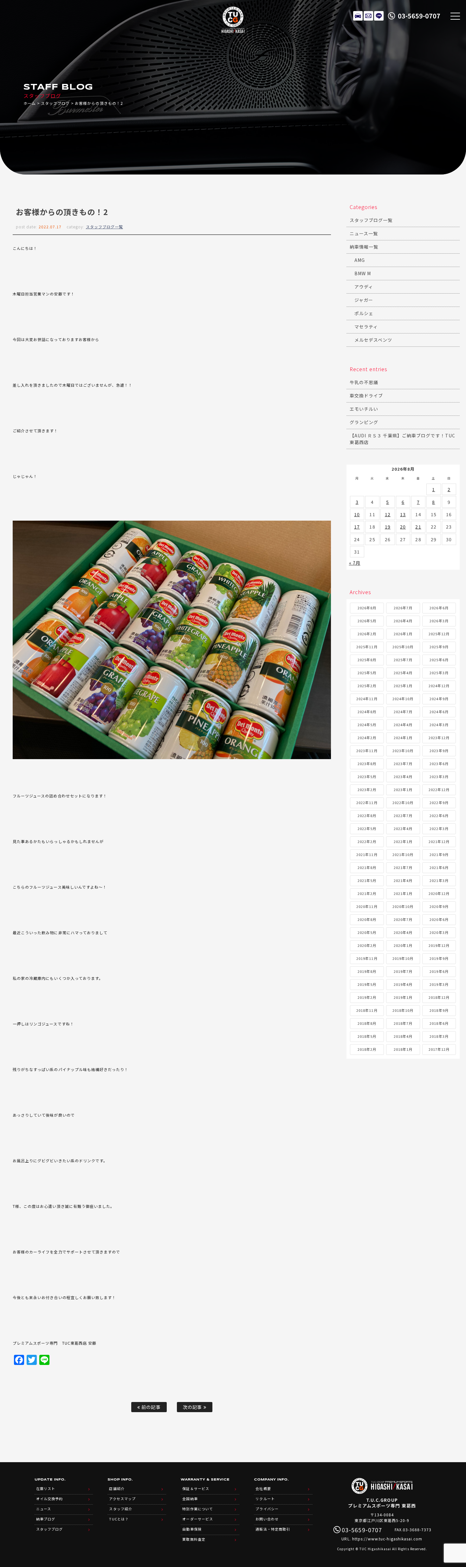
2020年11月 (366, 906)
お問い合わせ (267, 1518)
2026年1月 (403, 633)
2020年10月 (402, 906)
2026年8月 (367, 607)
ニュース (43, 1508)
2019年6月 (439, 971)
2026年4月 (403, 620)
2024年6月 (439, 711)
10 (357, 514)
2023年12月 (439, 737)
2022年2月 (367, 841)
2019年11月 (366, 958)
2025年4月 (403, 672)
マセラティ (366, 326)
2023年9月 (439, 750)
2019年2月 (367, 997)
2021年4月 (403, 880)
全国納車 (189, 1498)
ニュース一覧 (364, 233)
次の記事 (193, 1407)
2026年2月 (367, 633)
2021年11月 (366, 854)
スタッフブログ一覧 (104, 226)
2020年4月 (403, 932)
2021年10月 (402, 854)
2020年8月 (367, 919)
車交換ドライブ (366, 395)
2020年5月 (367, 932)
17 (357, 526)
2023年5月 (367, 776)
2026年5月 (367, 620)
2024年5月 (367, 724)
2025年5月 (367, 672)
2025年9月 (439, 646)
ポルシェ (363, 313)
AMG (359, 260)
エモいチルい (364, 409)
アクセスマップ (122, 1498)
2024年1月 (403, 737)
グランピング (364, 422)
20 (403, 526)
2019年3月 (439, 984)
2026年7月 (403, 607)
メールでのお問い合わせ (368, 16)
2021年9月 (439, 854)
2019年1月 (403, 997)
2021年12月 (439, 841)
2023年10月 (402, 750)
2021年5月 (367, 880)
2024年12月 (439, 685)
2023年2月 (367, 789)
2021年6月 (439, 867)
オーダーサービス (197, 1518)
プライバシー (267, 1508)
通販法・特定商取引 (273, 1529)
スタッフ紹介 (120, 1508)
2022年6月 (439, 815)
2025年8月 (367, 659)
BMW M (362, 273)
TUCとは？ (118, 1518)
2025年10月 (402, 646)
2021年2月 (367, 893)
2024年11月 (366, 698)
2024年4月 (403, 724)
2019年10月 (402, 958)
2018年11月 (366, 1010)
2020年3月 (439, 932)
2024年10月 (402, 698)
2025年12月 (439, 633)
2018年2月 (367, 1049)
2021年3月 (439, 880)
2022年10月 (402, 802)
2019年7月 (403, 971)
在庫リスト (358, 16)
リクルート (265, 1498)
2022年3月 (439, 828)
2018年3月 (439, 1036)
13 (403, 514)
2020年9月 (439, 906)
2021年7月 (403, 867)
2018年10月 (402, 1010)
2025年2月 (367, 685)
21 (418, 526)
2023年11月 (366, 750)
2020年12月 (439, 893)
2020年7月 (403, 919)
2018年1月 (403, 1049)
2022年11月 (366, 802)
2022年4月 (403, 828)
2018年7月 (403, 1023)
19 (388, 526)
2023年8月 (367, 763)
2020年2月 (367, 945)
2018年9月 (439, 1010)
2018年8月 (367, 1023)
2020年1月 (403, 945)
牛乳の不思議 (364, 382)
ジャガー (363, 300)
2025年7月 (403, 659)
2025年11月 (366, 646)
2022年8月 (367, 815)
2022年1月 (403, 841)
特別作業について (197, 1508)
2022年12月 (439, 789)
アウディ (363, 286)
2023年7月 (403, 763)
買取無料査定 (193, 1539)
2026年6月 (439, 607)
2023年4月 (403, 776)
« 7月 (354, 563)
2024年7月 (403, 711)
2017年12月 (439, 1049)
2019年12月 (439, 945)
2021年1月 (403, 893)
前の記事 (150, 1407)
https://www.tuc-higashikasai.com (387, 1538)
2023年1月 (403, 789)
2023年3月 (439, 776)
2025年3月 (439, 672)
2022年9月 (439, 802)
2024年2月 (367, 737)
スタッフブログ (55, 103)
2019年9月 (439, 958)
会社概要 (263, 1488)
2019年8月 (367, 971)
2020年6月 (439, 919)
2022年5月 (367, 828)
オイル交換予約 (49, 1498)
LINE (379, 16)
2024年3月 (439, 724)
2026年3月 (439, 620)
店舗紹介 (116, 1488)
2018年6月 (439, 1023)
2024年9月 (439, 698)
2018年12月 (439, 997)
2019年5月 (367, 984)
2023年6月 (439, 763)
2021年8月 (367, 867)
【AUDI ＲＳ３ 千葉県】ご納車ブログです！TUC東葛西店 (402, 438)
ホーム (29, 103)
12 (388, 514)
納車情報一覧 (364, 247)
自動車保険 (191, 1529)
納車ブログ (45, 1518)
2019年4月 (403, 984)
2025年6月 (439, 659)
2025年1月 (403, 685)
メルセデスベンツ (373, 340)
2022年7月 (403, 815)
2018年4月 (403, 1036)
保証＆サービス (195, 1488)
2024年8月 (367, 711)
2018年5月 (367, 1036)
